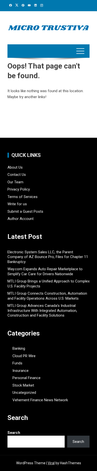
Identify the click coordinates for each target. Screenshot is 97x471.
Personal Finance (26, 378)
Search (13, 432)
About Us (15, 167)
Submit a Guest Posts (25, 211)
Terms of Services (22, 197)
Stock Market (23, 385)
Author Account (20, 218)
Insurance (20, 370)
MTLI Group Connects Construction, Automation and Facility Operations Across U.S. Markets (47, 296)
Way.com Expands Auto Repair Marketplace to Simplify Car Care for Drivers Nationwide (45, 271)
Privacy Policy (18, 189)
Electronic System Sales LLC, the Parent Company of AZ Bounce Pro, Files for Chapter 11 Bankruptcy (47, 257)
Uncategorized (24, 392)
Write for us (17, 204)
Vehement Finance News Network (40, 400)
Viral (51, 463)
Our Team (15, 182)
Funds (17, 363)
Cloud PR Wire (24, 356)
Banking (18, 348)
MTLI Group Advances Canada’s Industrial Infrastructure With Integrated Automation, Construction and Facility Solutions (42, 310)
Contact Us (16, 174)
